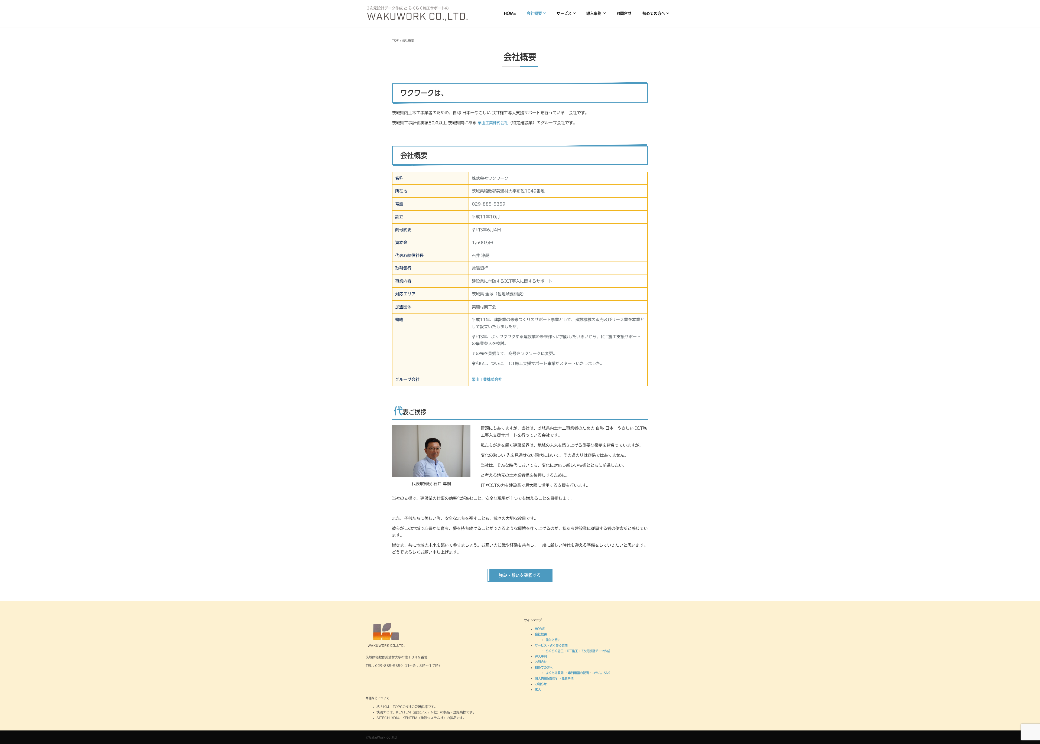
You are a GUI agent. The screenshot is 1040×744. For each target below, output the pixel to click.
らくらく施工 (555, 650)
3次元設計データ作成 (595, 650)
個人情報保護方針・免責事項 (554, 678)
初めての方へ (653, 13)
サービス (564, 13)
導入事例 (594, 13)
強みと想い (553, 639)
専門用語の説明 (578, 672)
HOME (510, 13)
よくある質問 (555, 672)
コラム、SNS (601, 672)
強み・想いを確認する (520, 575)
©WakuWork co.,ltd (381, 737)
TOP (395, 40)
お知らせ (541, 684)
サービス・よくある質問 (551, 645)
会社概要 (534, 13)
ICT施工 (572, 650)
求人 (538, 689)
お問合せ (624, 13)
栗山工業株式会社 (493, 123)
